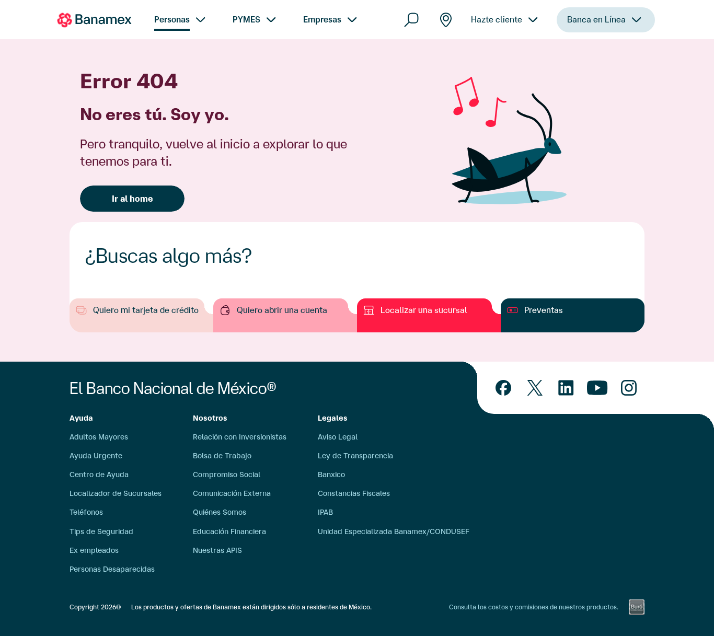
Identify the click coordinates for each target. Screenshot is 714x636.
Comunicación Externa (232, 493)
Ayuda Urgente (96, 456)
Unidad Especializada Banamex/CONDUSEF (393, 531)
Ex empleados (94, 550)
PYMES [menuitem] (246, 19)
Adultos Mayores (99, 437)
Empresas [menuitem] (322, 19)
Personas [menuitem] (172, 19)
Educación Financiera (229, 531)
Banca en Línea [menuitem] (596, 19)
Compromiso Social (226, 474)
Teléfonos (86, 512)
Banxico (331, 474)
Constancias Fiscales (354, 493)
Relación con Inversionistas (239, 437)
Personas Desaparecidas (112, 569)
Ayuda (81, 418)
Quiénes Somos (219, 512)
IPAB (325, 512)
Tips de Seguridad (101, 531)
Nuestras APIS (217, 550)
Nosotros (210, 418)
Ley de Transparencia (355, 456)
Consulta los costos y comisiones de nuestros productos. (533, 607)
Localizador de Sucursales (116, 493)
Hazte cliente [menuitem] (496, 19)
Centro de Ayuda (99, 474)
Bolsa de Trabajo (222, 456)
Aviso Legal (338, 437)
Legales (333, 418)
